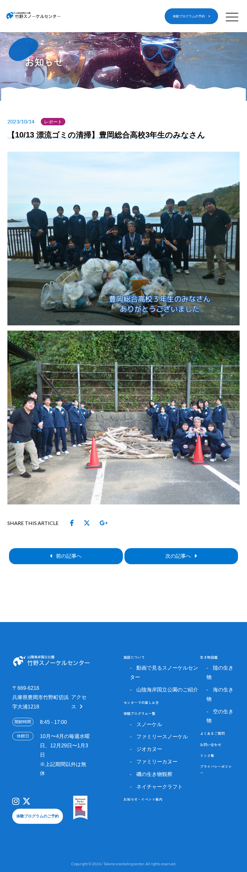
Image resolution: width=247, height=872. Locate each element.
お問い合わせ (210, 744)
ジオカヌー (149, 749)
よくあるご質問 (212, 733)
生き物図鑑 (209, 657)
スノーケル (149, 724)
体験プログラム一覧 (139, 713)
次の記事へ (178, 556)
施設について (134, 657)
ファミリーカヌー (157, 761)
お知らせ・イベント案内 (143, 799)
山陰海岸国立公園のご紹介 (167, 689)
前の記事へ (69, 556)
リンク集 (207, 755)
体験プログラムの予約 (189, 16)
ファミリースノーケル (162, 736)
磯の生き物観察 (154, 774)
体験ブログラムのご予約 (37, 816)
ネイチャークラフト (159, 786)
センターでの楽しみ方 (141, 702)
